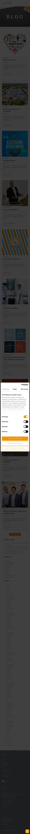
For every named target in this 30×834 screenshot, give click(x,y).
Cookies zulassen (15, 438)
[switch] (26, 421)
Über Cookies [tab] (24, 389)
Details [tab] (15, 389)
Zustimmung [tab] (5, 389)
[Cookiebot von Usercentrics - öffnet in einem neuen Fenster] (21, 385)
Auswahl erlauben (15, 443)
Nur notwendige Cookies (15, 448)
